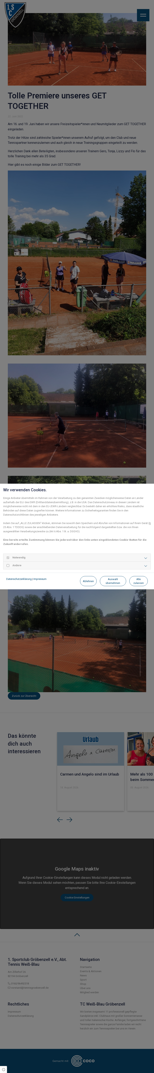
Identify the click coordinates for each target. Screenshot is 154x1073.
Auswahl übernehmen (113, 581)
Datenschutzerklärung (19, 578)
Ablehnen (88, 581)
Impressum (40, 578)
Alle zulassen (138, 581)
